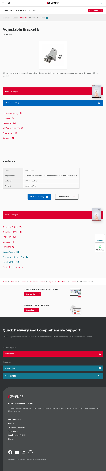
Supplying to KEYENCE (16, 435)
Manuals (6, 118)
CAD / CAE (7, 123)
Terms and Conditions (16, 427)
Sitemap (11, 439)
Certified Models (14, 419)
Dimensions (8, 133)
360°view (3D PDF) (11, 128)
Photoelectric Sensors (13, 267)
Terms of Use (13, 431)
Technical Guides (10, 227)
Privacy (11, 423)
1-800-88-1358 (10, 376)
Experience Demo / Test (13, 257)
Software (7, 138)
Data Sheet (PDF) (10, 113)
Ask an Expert (9, 252)
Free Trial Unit (9, 262)
